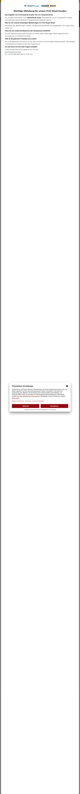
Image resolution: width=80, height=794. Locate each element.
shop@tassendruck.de (13, 52)
